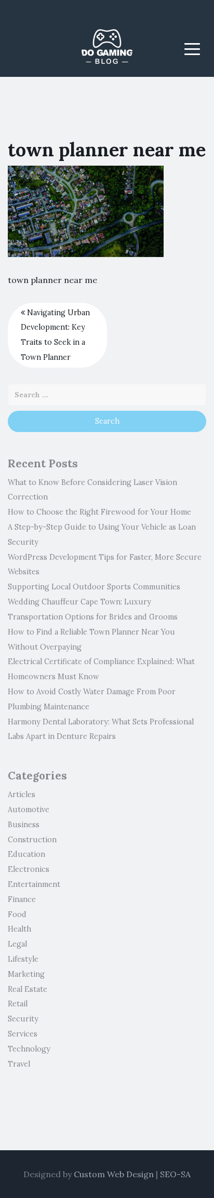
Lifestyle (23, 959)
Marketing (26, 974)
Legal (17, 944)
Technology (29, 1049)
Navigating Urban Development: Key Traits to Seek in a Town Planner (55, 335)
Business (23, 824)
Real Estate (27, 989)
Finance (22, 899)
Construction (32, 839)
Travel (19, 1064)
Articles (21, 794)
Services (22, 1034)
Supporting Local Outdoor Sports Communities (94, 586)
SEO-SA (175, 1174)
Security (23, 1019)
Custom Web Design (114, 1174)
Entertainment (34, 884)
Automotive (28, 809)
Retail (18, 1003)
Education (26, 854)
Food (17, 914)
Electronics (28, 869)
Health (19, 929)
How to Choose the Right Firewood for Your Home (99, 512)
